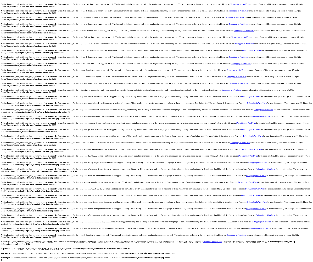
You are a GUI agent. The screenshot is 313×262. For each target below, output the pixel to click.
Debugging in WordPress (240, 4)
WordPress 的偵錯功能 (212, 242)
